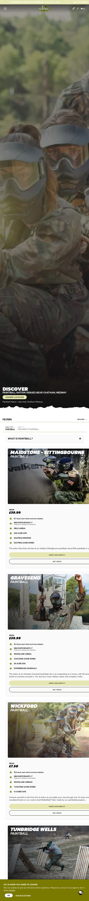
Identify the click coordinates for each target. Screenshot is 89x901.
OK (8, 895)
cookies (12, 890)
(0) (84, 9)
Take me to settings (23, 895)
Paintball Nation (9, 401)
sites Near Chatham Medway (30, 401)
